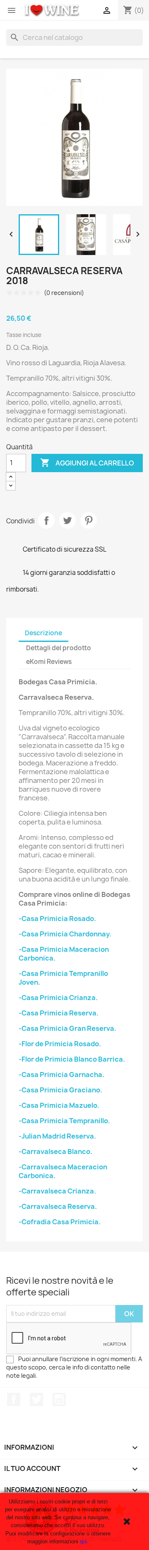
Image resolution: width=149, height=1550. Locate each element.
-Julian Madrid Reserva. (57, 1136)
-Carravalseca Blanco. (55, 1151)
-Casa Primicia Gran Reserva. (67, 1028)
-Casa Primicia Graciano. (60, 1089)
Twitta (67, 520)
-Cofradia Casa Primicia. (60, 1221)
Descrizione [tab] (43, 633)
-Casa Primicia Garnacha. (61, 1074)
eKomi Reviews (49, 661)
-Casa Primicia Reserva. (59, 1013)
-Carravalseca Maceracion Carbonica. (63, 1171)
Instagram (59, 1399)
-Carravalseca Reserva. (58, 1206)
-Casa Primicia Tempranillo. (64, 1120)
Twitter (36, 1399)
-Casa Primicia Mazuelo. (59, 1105)
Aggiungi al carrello (87, 463)
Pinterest (88, 520)
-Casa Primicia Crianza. (58, 997)
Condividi (46, 520)
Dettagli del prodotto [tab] (58, 648)
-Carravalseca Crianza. (57, 1191)
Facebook (13, 1399)
